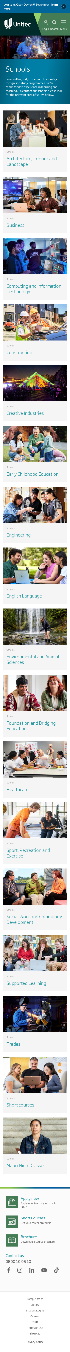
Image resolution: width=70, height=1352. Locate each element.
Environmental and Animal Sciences (33, 659)
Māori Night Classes (26, 1165)
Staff (35, 1322)
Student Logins (35, 1310)
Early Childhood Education (33, 474)
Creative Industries (25, 413)
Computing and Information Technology (34, 288)
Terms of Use (35, 1327)
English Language (24, 595)
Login (45, 29)
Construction (19, 352)
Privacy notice (35, 1342)
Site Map (35, 1333)
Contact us (15, 1255)
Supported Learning (26, 983)
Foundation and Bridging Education (31, 726)
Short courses (20, 1104)
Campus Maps (35, 1299)
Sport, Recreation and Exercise (28, 853)
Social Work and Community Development (34, 919)
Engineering (19, 534)
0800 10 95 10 (18, 1261)
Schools (11, 151)
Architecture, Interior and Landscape (32, 161)
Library (35, 1304)
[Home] (17, 24)
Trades (13, 1044)
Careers (35, 1316)
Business (15, 225)
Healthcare (18, 789)
